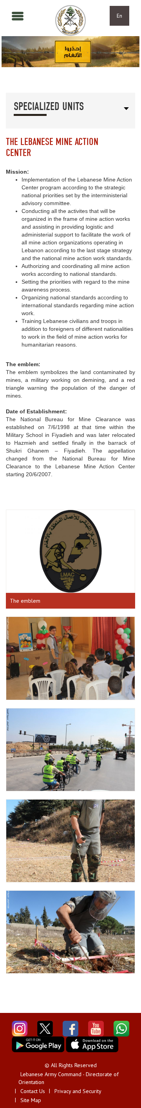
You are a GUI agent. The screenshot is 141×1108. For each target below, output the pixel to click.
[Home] (70, 20)
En (119, 15)
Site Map (30, 1100)
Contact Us (32, 1091)
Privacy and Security (77, 1091)
